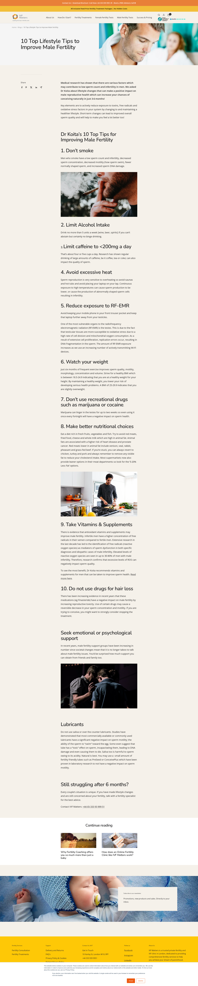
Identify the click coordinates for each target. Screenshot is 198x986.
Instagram (128, 955)
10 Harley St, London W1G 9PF (95, 954)
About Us (50, 17)
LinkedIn (127, 960)
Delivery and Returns (55, 950)
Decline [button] (140, 981)
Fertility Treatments (83, 17)
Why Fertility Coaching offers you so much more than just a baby (77, 855)
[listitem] (21, 87)
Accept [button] (131, 981)
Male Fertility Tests (125, 17)
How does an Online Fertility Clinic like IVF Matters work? (118, 853)
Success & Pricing (144, 17)
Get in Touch (87, 950)
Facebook (128, 950)
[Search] (159, 15)
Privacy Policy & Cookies (56, 958)
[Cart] (169, 15)
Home (14, 27)
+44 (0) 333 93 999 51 (94, 806)
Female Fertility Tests (104, 17)
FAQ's (48, 954)
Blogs (20, 27)
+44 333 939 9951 (89, 958)
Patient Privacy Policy (55, 962)
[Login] (164, 15)
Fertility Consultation (21, 950)
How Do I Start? (64, 17)
